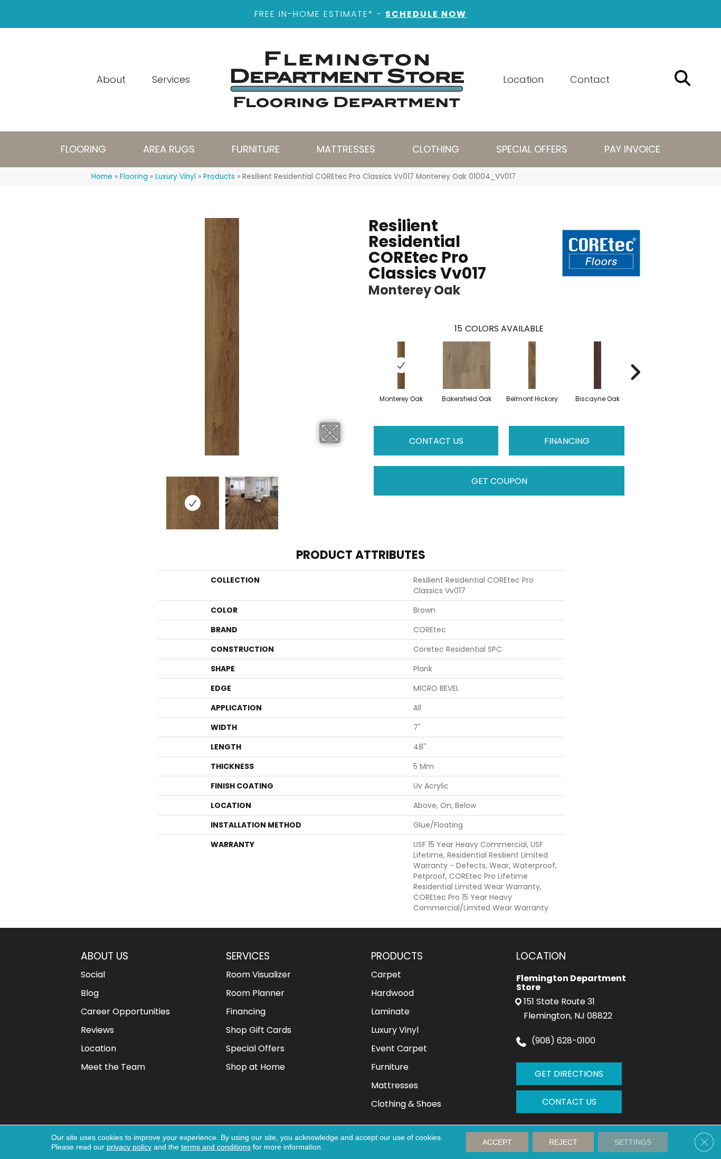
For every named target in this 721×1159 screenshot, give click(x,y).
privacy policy (129, 1147)
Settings (632, 1142)
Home (101, 177)
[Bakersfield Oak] (466, 365)
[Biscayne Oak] (597, 365)
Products (219, 177)
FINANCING (567, 441)
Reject (563, 1142)
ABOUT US (104, 956)
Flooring (134, 177)
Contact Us (436, 441)
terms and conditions (216, 1147)
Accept (497, 1142)
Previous (96, 497)
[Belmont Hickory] (532, 365)
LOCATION (541, 956)
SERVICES (248, 956)
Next (347, 497)
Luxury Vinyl (175, 177)
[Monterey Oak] (401, 365)
